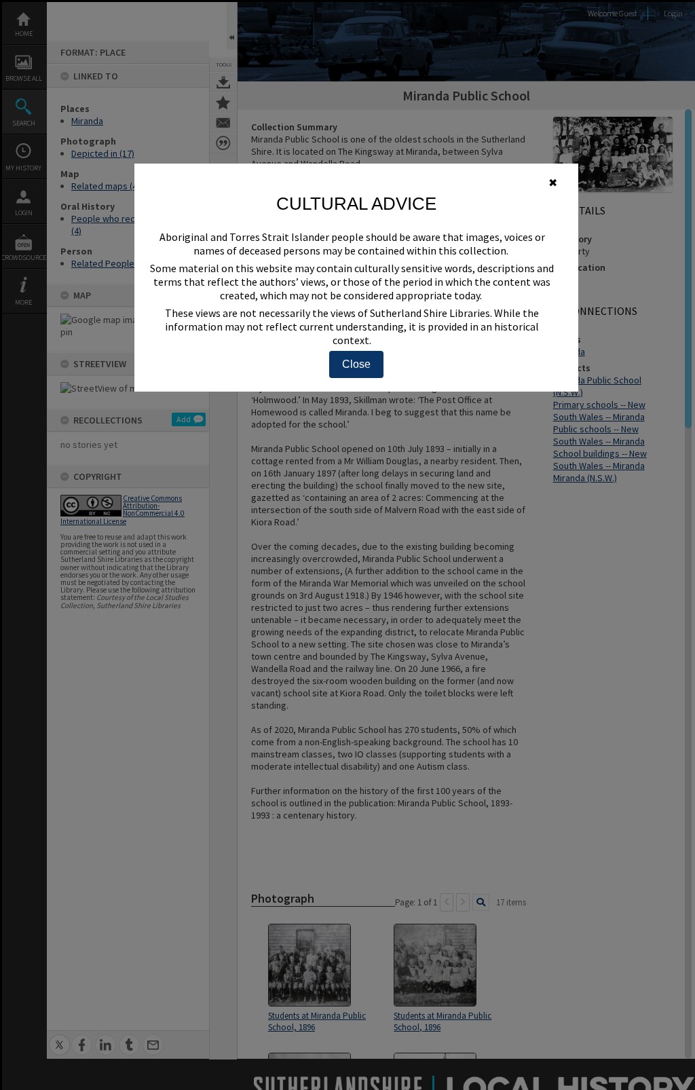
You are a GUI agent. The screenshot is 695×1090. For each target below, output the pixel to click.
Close (356, 364)
